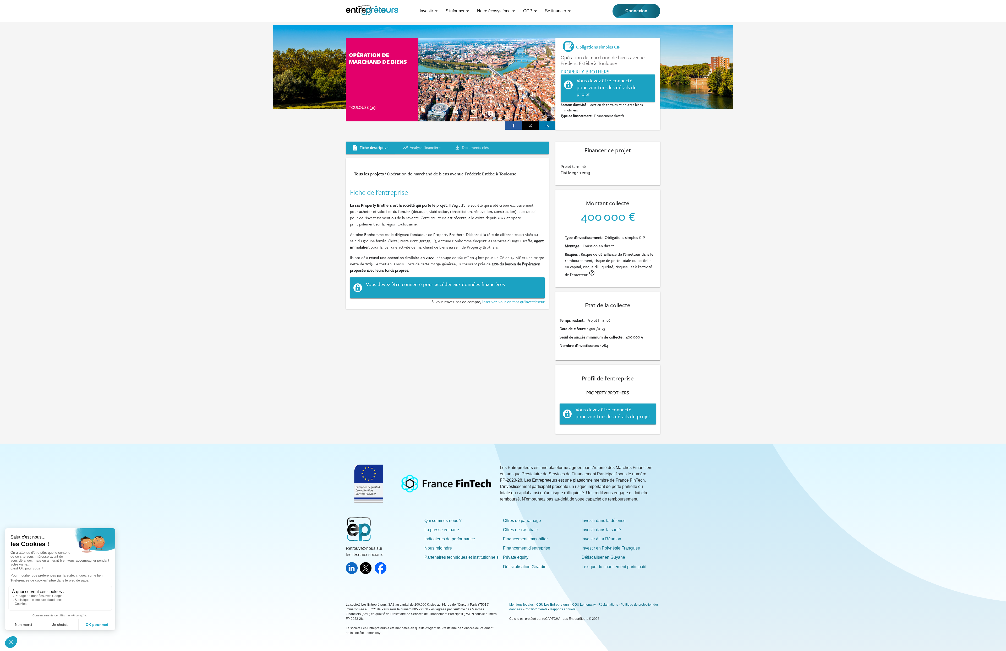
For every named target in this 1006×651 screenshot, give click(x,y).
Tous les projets (369, 173)
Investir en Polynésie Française (611, 548)
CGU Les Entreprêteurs (553, 604)
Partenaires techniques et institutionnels (461, 557)
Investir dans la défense (604, 520)
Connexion (636, 11)
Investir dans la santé (601, 530)
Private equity (515, 557)
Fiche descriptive (370, 147)
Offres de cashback (521, 530)
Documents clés (471, 147)
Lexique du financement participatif (614, 566)
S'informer (455, 11)
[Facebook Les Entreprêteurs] (382, 572)
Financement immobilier (525, 539)
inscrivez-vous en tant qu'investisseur (513, 301)
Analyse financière (421, 147)
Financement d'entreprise (526, 548)
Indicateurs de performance (449, 539)
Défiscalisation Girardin (524, 566)
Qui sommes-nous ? (443, 520)
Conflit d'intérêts (535, 609)
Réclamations (608, 604)
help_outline (592, 273)
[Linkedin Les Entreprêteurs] (353, 572)
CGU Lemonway (584, 604)
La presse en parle (441, 530)
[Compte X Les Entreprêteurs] (367, 572)
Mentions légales (521, 604)
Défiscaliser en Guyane (603, 557)
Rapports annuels (562, 609)
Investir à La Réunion (601, 539)
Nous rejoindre (438, 548)
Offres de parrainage (522, 520)
